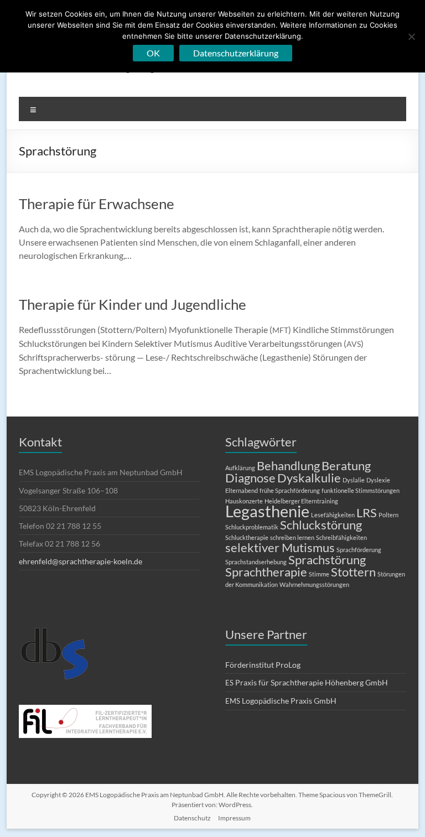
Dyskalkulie (309, 477)
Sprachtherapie (266, 571)
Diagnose (250, 477)
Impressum (234, 818)
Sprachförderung (358, 549)
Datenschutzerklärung (235, 53)
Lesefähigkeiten (333, 514)
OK (153, 53)
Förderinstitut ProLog (262, 664)
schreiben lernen (292, 537)
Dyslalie (354, 480)
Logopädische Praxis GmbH (280, 700)
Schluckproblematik (251, 527)
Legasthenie (267, 511)
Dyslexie (378, 480)
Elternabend (241, 490)
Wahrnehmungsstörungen (314, 584)
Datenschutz (192, 818)
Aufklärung (240, 467)
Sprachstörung (327, 559)
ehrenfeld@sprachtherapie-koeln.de (80, 561)
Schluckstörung (321, 524)
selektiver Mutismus (280, 547)
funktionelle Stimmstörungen (361, 490)
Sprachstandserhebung (256, 561)
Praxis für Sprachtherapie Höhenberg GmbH (306, 682)
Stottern (353, 571)
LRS (366, 512)
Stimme (319, 574)
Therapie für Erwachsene (96, 203)
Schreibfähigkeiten (341, 537)
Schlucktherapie (246, 537)
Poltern (388, 514)
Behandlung (288, 465)
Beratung (346, 465)
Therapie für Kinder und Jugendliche (132, 304)
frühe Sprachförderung (290, 490)
